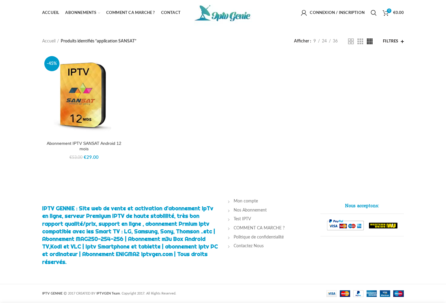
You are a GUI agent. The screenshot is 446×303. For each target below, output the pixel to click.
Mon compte (246, 201)
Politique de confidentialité (259, 237)
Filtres (390, 41)
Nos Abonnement (250, 210)
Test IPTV (242, 219)
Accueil (49, 41)
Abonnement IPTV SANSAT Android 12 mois (84, 146)
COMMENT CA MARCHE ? (259, 228)
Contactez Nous (249, 246)
